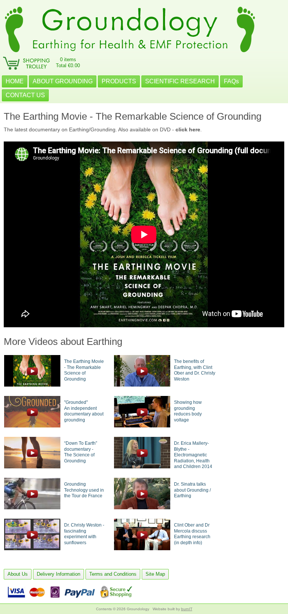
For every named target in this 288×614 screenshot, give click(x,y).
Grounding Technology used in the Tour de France (84, 490)
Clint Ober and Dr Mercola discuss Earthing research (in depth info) (192, 533)
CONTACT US (25, 95)
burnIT (186, 609)
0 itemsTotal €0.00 (68, 62)
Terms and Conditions (112, 574)
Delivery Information (58, 574)
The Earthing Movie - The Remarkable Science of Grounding (84, 370)
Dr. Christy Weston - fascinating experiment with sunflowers (84, 533)
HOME (15, 81)
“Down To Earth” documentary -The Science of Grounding (80, 452)
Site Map (155, 574)
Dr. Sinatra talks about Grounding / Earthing (192, 490)
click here (188, 129)
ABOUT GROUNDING (63, 81)
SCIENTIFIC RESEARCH (180, 81)
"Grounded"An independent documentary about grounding (84, 411)
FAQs (231, 81)
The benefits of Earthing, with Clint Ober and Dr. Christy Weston (194, 370)
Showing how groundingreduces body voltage (188, 411)
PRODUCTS (119, 81)
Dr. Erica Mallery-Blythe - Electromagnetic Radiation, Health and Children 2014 (193, 455)
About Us (18, 574)
